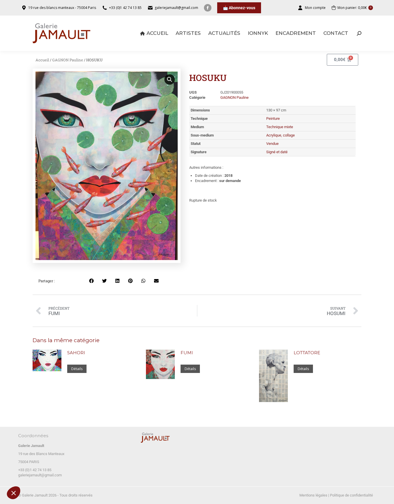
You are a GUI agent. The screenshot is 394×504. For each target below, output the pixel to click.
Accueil (42, 59)
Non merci (25, 475)
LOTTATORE (307, 352)
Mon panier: (354, 7)
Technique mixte (279, 127)
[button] (13, 493)
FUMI (187, 352)
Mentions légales (313, 495)
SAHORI (76, 352)
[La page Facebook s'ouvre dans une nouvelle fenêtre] (207, 8)
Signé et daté (277, 152)
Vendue (272, 143)
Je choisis (66, 475)
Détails (76, 368)
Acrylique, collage (280, 135)
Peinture (273, 118)
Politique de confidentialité (351, 495)
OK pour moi (106, 475)
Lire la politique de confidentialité (37, 456)
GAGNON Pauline (67, 59)
